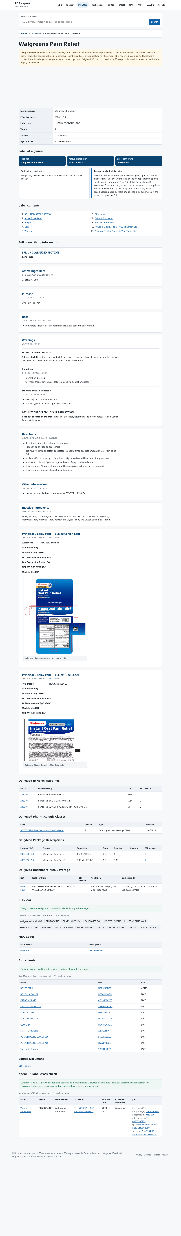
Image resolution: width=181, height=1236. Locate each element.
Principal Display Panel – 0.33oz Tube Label (116, 231)
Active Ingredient (33, 218)
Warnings (29, 231)
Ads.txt (165, 1154)
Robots (156, 1154)
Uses (27, 226)
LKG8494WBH (105, 994)
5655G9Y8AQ (104, 1036)
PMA (131, 4)
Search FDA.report (29, 16)
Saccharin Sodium (29, 1049)
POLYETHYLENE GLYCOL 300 (34, 1036)
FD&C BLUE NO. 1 (29, 1012)
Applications (97, 4)
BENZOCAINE (27, 988)
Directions (100, 214)
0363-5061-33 (27, 854)
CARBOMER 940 (28, 1000)
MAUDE (150, 4)
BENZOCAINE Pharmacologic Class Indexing (42, 830)
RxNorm (70, 4)
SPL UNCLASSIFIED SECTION (38, 214)
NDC (60, 4)
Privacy (139, 1154)
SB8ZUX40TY (104, 1049)
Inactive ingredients (104, 222)
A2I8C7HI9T (104, 1030)
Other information (104, 218)
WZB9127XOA (105, 1018)
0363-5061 (25, 950)
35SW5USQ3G (105, 1006)
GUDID (111, 4)
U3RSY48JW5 (104, 988)
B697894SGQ (104, 1042)
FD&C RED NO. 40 (29, 1018)
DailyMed (82, 4)
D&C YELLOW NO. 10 (30, 1006)
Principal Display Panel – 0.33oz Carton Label (117, 226)
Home (24, 33)
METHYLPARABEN (29, 1030)
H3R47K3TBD (104, 1012)
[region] (90, 798)
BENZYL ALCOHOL (29, 994)
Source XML (24, 1065)
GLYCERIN (25, 1024)
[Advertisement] (90, 87)
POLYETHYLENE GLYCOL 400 (34, 1042)
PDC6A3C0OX (105, 1024)
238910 (24, 794)
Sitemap (147, 1154)
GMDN (121, 4)
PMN (140, 4)
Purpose (29, 222)
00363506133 (138, 1121)
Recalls (161, 4)
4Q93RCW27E (105, 1000)
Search (154, 21)
